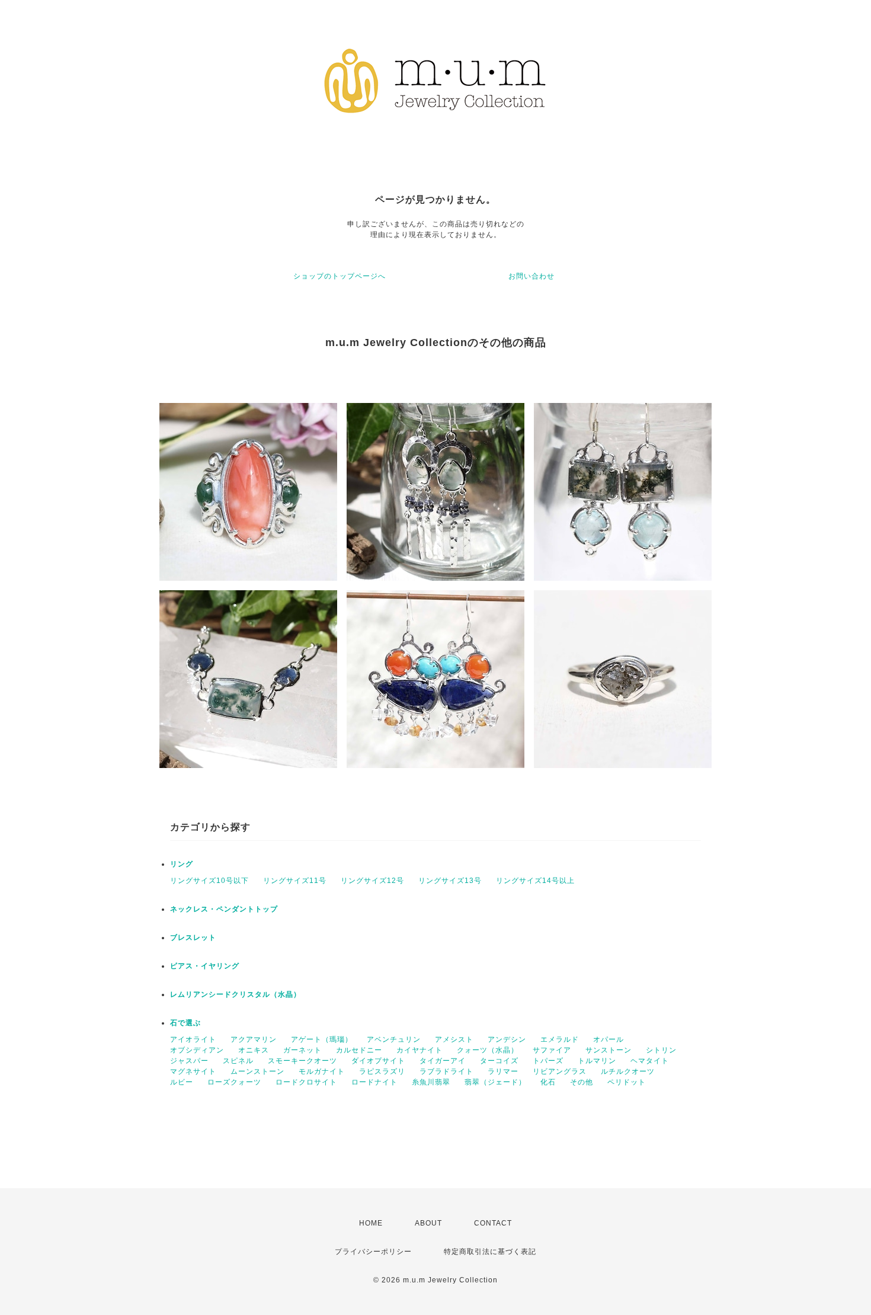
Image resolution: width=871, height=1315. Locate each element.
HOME (371, 1223)
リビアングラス (560, 1071)
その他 (581, 1082)
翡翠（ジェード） (495, 1082)
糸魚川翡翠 (431, 1082)
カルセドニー (359, 1050)
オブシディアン (197, 1050)
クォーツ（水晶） (487, 1050)
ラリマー (503, 1071)
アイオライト (193, 1039)
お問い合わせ (531, 276)
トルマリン (597, 1061)
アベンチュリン (394, 1039)
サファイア (552, 1050)
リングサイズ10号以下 (209, 880)
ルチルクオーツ (628, 1071)
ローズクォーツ (234, 1082)
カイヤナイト (419, 1050)
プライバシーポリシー (373, 1251)
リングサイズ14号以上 (535, 880)
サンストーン (608, 1050)
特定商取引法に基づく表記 (490, 1251)
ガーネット (302, 1050)
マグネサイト (193, 1071)
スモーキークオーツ (302, 1061)
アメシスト (454, 1039)
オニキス (253, 1050)
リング (181, 864)
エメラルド (559, 1039)
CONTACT (493, 1223)
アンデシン (507, 1039)
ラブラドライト (446, 1071)
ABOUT (428, 1223)
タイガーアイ (443, 1061)
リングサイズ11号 (294, 880)
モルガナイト (322, 1071)
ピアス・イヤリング (204, 966)
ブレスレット (193, 937)
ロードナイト (374, 1082)
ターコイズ (499, 1061)
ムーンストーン (257, 1071)
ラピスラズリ (382, 1071)
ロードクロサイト (306, 1082)
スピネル (238, 1061)
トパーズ (548, 1061)
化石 (548, 1082)
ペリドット (626, 1082)
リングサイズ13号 (450, 880)
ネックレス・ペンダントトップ (224, 909)
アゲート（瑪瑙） (322, 1039)
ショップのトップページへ (339, 276)
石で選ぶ (185, 1023)
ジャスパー (189, 1061)
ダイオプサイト (378, 1061)
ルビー (181, 1082)
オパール (608, 1039)
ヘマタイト (649, 1061)
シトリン (661, 1050)
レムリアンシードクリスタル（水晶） (235, 994)
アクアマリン (253, 1039)
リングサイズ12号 (372, 880)
